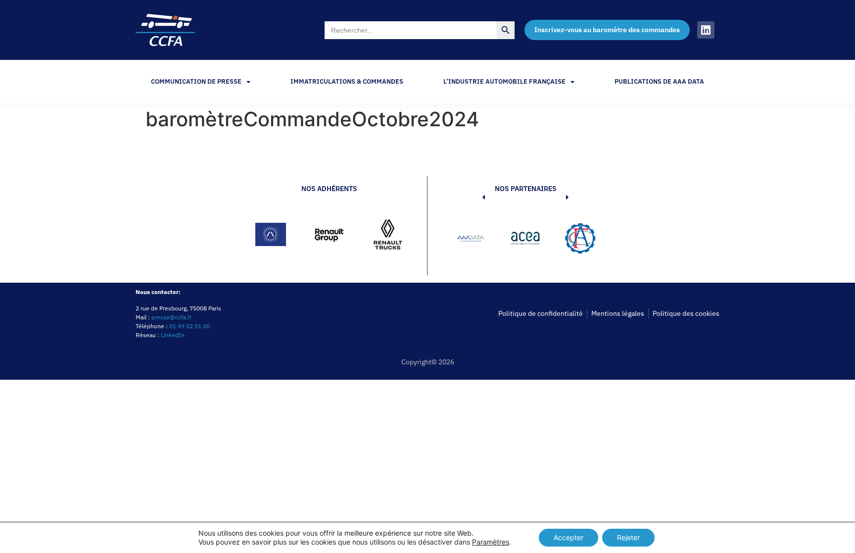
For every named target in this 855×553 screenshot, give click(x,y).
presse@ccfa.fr (171, 317)
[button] (468, 240)
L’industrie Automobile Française (504, 81)
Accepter (568, 537)
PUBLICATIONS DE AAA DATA (659, 81)
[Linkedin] (705, 30)
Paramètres (490, 542)
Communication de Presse (196, 81)
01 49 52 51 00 (189, 326)
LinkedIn (173, 335)
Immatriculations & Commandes (346, 81)
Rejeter (628, 537)
